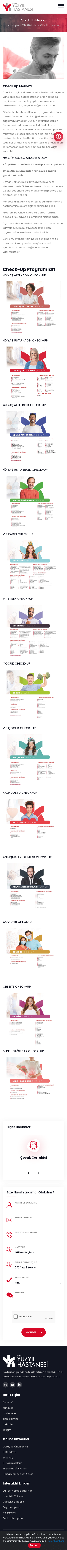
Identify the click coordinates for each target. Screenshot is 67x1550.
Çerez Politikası (55, 1541)
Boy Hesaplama (12, 1507)
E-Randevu (9, 1452)
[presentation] (30, 1173)
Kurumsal (8, 1408)
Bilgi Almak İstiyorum (15, 1468)
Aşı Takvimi (9, 1512)
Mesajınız (20, 1292)
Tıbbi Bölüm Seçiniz (26, 1262)
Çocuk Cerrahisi (33, 1157)
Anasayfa (13, 25)
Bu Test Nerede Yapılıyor (17, 1490)
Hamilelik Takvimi (13, 1496)
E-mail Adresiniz (24, 1217)
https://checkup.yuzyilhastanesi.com (25, 158)
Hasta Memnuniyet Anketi (18, 1474)
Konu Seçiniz (22, 1277)
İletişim (7, 1430)
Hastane (20, 1247)
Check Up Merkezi (50, 25)
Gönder (31, 1332)
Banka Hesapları (13, 1518)
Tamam (34, 1545)
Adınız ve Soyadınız (26, 1202)
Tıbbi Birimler (29, 25)
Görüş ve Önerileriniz (15, 1446)
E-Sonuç (8, 1457)
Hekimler (8, 1424)
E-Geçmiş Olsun (12, 1463)
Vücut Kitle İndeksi (13, 1501)
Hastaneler (9, 1413)
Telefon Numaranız (26, 1232)
